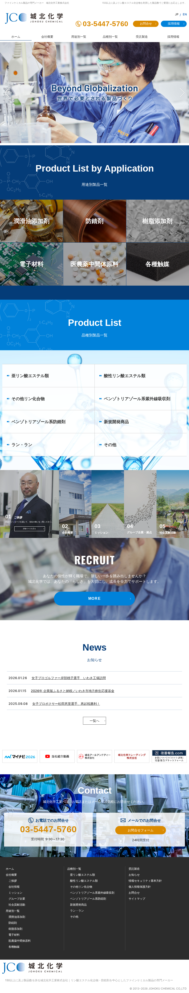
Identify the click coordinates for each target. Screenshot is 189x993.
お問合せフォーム (141, 830)
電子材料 (14, 934)
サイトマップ (137, 898)
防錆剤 (13, 922)
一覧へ (94, 721)
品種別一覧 (74, 868)
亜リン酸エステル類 (82, 874)
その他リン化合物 (81, 886)
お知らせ (134, 874)
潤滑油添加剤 (17, 916)
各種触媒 (14, 946)
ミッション (15, 892)
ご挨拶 (13, 880)
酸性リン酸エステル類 (84, 880)
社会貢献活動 (17, 904)
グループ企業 (17, 898)
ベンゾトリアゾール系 (92, 892)
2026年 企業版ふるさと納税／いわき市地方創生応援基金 (72, 691)
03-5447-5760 (105, 24)
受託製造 (134, 868)
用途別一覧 (13, 911)
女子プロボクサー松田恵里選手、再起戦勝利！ (66, 704)
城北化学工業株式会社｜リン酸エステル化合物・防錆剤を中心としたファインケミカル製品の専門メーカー (106, 980)
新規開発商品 (78, 904)
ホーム (10, 868)
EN (185, 14)
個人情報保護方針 (140, 886)
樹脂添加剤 (15, 928)
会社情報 (14, 886)
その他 (74, 916)
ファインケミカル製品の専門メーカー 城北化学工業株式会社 (37, 2)
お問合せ (146, 23)
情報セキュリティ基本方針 (145, 880)
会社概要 (11, 874)
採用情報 (174, 23)
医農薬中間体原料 (20, 940)
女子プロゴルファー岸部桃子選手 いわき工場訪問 (69, 678)
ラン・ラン (77, 910)
